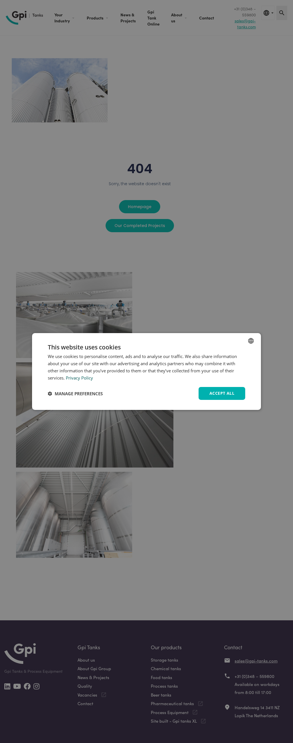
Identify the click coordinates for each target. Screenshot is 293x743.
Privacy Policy (79, 378)
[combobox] (251, 341)
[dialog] (146, 371)
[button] (75, 393)
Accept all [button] (221, 393)
